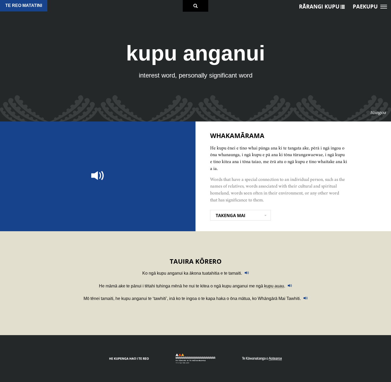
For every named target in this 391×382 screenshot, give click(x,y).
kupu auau (274, 286)
